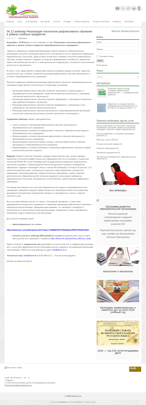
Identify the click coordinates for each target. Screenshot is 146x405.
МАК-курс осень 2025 (106, 140)
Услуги (56, 22)
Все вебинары (118, 190)
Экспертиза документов (107, 152)
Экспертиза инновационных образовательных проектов (116, 158)
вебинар (10, 261)
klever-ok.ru (62, 250)
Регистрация (102, 65)
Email (99, 42)
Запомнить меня (107, 56)
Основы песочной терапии (108, 144)
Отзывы (67, 22)
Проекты (117, 22)
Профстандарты (82, 22)
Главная (10, 22)
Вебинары (23, 38)
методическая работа (23, 261)
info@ (54, 250)
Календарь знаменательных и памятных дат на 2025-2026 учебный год (118, 310)
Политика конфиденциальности (18, 385)
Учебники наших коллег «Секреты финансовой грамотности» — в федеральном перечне (123, 91)
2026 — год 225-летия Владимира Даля (118, 351)
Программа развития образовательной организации (118, 207)
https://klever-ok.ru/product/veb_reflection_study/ (71, 238)
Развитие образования (106, 148)
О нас (20, 22)
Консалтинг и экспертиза (118, 271)
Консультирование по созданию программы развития (115, 135)
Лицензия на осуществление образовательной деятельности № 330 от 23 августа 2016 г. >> (122, 106)
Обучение (45, 22)
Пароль (100, 49)
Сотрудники (31, 22)
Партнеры (129, 22)
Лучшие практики (101, 22)
